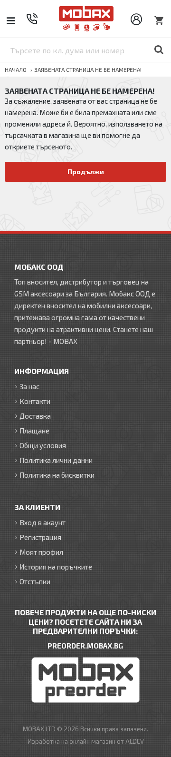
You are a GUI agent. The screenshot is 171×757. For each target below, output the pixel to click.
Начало (16, 69)
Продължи (85, 171)
